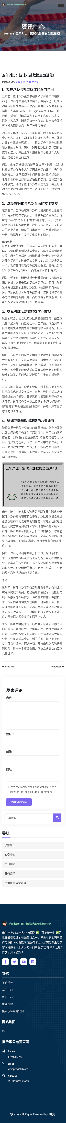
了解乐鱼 (10, 845)
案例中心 (10, 855)
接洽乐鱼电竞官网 (15, 883)
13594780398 (15, 1057)
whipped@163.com (18, 1069)
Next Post (55, 667)
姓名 (10, 734)
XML (4, 1031)
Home (8, 34)
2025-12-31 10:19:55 (27, 82)
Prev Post (10, 667)
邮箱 (10, 752)
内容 (9, 698)
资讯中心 (10, 864)
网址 (9, 769)
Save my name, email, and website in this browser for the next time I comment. (33, 789)
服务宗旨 (10, 874)
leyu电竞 (49, 1114)
